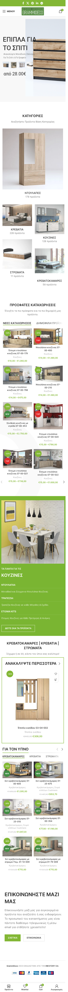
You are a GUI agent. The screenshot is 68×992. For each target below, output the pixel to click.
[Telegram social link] (41, 3)
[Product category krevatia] (17, 220)
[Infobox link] (32, 588)
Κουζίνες (17, 357)
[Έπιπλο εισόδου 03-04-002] (32, 697)
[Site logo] (32, 11)
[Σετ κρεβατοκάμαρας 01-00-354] (48, 807)
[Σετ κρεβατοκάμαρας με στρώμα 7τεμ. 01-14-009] (17, 846)
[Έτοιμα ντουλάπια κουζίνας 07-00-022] (48, 459)
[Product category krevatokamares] (49, 268)
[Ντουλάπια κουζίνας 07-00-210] (48, 374)
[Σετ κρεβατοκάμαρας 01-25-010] (17, 807)
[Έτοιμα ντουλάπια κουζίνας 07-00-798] (17, 375)
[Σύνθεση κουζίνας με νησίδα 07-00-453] (17, 411)
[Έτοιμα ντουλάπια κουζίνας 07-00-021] (17, 458)
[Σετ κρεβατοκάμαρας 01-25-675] (48, 770)
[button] (56, 680)
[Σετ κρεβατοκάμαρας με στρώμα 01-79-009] (48, 846)
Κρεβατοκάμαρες (17, 787)
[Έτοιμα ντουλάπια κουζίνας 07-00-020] (48, 416)
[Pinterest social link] (32, 3)
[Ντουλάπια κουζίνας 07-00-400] (48, 336)
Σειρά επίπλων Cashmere (49, 788)
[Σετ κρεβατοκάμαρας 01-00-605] (17, 770)
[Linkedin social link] (37, 3)
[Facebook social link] (23, 3)
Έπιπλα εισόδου (33, 732)
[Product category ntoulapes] (32, 164)
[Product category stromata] (17, 259)
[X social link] (27, 3)
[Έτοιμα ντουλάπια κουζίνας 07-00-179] (17, 338)
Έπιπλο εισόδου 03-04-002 (33, 727)
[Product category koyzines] (49, 224)
